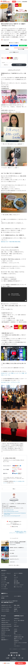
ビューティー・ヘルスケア (18, 584)
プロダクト (3, 575)
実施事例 (15, 609)
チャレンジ (16, 577)
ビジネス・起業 (4, 584)
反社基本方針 (16, 640)
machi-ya (3, 637)
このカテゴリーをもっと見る (13, 565)
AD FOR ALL (3, 631)
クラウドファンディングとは (6, 607)
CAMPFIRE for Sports (5, 628)
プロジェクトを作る (4, 596)
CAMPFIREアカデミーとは (5, 605)
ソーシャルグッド (4, 588)
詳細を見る (6, 64)
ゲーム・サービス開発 (5, 582)
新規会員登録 (24, 1)
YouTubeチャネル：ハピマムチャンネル (10, 382)
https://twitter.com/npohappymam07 (12, 515)
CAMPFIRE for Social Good (6, 624)
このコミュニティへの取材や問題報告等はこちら (17, 532)
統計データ (16, 611)
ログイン (19, 1)
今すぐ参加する (19, 64)
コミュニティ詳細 (21, 49)
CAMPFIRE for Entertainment (6, 626)
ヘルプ (15, 624)
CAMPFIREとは (16, 618)
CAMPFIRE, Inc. (14, 660)
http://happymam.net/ (9, 509)
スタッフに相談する (17, 596)
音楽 (15, 575)
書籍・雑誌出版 (16, 582)
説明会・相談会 (16, 605)
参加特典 (7, 49)
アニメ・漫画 (3, 579)
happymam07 (6, 39)
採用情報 (14, 657)
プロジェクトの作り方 (5, 609)
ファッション (3, 581)
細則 (15, 633)
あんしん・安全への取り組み (19, 620)
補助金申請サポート (4, 639)
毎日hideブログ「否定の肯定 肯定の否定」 (11, 241)
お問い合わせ (16, 626)
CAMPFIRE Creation (4, 622)
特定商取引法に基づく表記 (20, 531)
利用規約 (15, 631)
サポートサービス (17, 607)
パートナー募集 (20, 657)
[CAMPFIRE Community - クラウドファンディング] (5, 1)
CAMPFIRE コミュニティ (5, 620)
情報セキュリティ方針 (18, 638)
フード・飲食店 (4, 577)
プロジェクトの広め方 (5, 611)
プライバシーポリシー (18, 634)
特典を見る (20, 663)
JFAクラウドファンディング (6, 635)
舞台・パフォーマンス (18, 586)
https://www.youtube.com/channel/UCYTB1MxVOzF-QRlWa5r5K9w (15, 513)
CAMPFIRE (3, 618)
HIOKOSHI (3, 633)
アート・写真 (3, 586)
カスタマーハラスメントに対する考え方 (20, 643)
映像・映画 (16, 581)
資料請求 (14, 1)
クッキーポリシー (17, 645)
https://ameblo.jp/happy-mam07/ (11, 511)
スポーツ (15, 579)
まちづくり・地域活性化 (18, 573)
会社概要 (7, 657)
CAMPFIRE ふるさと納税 (5, 630)
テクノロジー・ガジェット (6, 573)
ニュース (15, 622)
